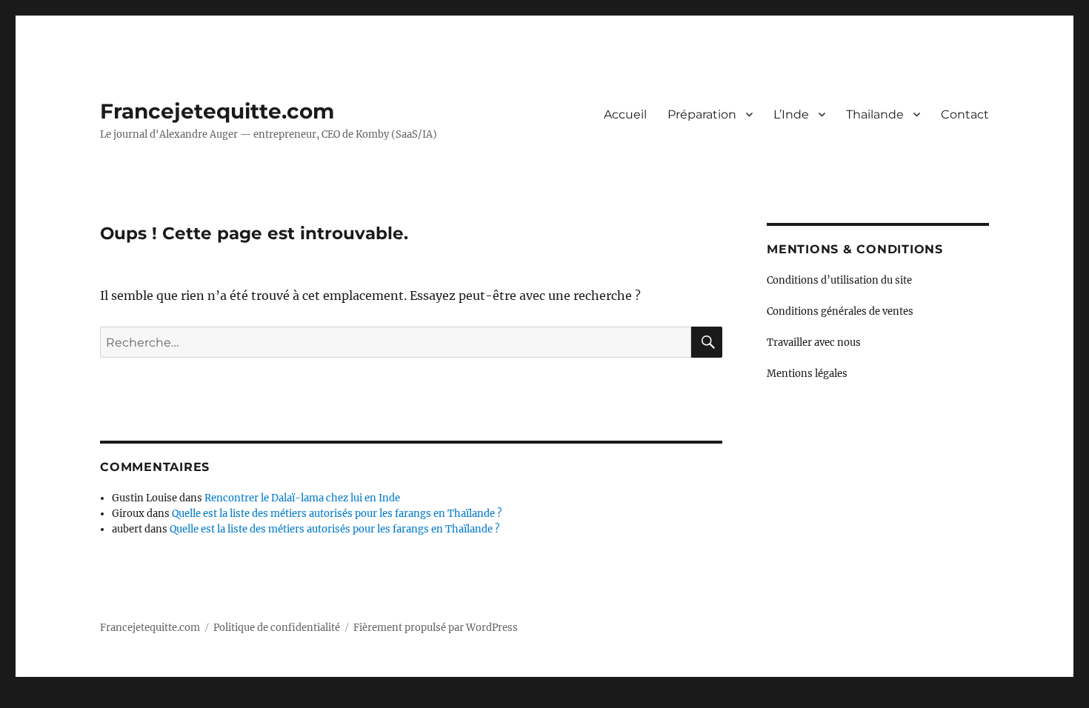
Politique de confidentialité (276, 627)
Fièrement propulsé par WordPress (435, 627)
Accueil (625, 114)
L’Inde (791, 114)
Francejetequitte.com (217, 111)
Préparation (701, 114)
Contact (965, 114)
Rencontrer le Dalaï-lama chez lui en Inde (302, 498)
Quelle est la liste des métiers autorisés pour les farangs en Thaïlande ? (337, 513)
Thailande (875, 114)
